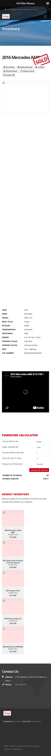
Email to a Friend (28, 71)
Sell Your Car (24, 746)
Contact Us (8, 749)
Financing (34, 746)
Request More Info (26, 67)
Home (5, 746)
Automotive (36, 721)
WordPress (18, 721)
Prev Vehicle (10, 67)
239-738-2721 (21, 684)
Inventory (13, 746)
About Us (18, 749)
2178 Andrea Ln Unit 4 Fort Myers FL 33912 (22, 10)
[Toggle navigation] (45, 16)
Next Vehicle (7, 75)
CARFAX (41, 67)
